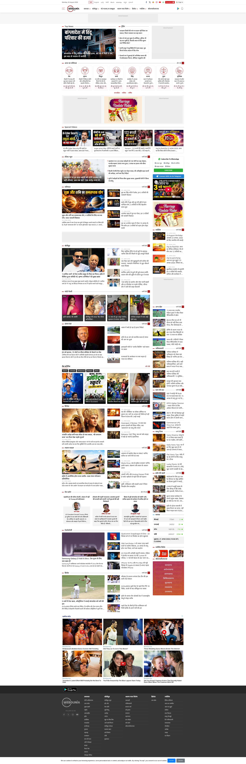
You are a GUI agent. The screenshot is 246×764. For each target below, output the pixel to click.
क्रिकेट (134, 9)
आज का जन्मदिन (169, 703)
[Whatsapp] (163, 2)
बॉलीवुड (94, 9)
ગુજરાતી (130, 2)
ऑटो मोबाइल (87, 742)
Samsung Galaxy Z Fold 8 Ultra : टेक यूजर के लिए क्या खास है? (82, 559)
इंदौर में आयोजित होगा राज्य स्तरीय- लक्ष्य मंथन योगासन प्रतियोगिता (81, 477)
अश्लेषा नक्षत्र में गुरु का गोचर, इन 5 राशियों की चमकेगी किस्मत (135, 214)
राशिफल (68, 187)
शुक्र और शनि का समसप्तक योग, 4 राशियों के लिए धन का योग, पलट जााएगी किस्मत (82, 216)
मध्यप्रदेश (86, 723)
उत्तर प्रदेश (87, 703)
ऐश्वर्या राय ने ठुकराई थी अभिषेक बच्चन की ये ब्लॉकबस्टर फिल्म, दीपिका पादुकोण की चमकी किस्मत (133, 57)
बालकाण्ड (168, 565)
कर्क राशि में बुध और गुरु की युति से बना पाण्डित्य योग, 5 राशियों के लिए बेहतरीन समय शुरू (133, 204)
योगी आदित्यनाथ (88, 700)
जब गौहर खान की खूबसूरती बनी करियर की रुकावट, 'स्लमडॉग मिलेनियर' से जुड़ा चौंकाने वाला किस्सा (135, 263)
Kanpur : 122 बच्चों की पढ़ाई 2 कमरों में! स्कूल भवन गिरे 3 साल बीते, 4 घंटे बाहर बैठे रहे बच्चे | (138, 149)
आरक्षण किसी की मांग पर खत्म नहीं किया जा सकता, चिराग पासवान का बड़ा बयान (134, 32)
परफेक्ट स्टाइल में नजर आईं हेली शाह (139, 318)
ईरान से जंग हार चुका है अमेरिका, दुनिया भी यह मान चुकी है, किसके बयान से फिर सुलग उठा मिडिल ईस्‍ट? (133, 40)
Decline (180, 760)
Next (114, 44)
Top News (69, 26)
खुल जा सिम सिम (109, 720)
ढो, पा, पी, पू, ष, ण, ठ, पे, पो (148, 87)
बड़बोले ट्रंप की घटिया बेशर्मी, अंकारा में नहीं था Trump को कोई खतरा (77, 498)
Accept (171, 760)
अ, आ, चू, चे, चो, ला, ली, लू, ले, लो (69, 87)
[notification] (182, 8)
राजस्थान (86, 736)
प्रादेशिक (86, 720)
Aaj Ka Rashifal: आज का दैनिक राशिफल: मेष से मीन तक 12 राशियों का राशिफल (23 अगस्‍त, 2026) (175, 249)
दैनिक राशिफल (169, 700)
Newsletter (169, 2)
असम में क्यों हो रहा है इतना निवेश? (132, 327)
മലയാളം (119, 2)
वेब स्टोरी (106, 707)
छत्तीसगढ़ (86, 726)
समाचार (86, 9)
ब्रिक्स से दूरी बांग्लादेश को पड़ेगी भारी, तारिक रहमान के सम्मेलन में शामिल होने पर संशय (135, 499)
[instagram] (156, 2)
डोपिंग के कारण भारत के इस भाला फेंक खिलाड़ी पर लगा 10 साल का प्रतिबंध (175, 332)
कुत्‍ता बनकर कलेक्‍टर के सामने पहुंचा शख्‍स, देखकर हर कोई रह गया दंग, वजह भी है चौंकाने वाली (175, 498)
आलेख (106, 713)
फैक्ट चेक (86, 748)
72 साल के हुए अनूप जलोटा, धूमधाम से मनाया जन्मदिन (117, 318)
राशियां (166, 710)
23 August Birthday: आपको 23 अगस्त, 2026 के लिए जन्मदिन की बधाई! (175, 237)
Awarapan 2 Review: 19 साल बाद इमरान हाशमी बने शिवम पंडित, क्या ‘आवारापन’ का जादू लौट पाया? (133, 425)
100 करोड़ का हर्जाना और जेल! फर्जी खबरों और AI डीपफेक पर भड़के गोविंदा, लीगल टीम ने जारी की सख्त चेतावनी (135, 284)
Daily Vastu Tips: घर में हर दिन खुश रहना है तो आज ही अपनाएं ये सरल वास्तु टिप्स (175, 447)
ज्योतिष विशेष (160, 547)
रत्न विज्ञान (167, 736)
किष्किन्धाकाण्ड (168, 578)
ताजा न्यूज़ (159, 163)
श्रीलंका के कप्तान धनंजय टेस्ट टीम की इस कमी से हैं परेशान (134, 577)
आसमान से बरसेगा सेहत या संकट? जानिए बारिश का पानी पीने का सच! (134, 454)
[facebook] (146, 2)
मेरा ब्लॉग (68, 492)
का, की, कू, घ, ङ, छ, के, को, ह (100, 87)
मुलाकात (106, 739)
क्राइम (85, 745)
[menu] (64, 9)
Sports (65, 371)
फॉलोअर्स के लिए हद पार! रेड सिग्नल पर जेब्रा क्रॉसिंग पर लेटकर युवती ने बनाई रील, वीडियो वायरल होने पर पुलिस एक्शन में (175, 479)
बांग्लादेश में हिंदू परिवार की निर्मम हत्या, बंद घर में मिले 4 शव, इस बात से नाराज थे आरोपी (88, 55)
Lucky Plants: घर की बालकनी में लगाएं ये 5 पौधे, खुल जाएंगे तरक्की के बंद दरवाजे (175, 466)
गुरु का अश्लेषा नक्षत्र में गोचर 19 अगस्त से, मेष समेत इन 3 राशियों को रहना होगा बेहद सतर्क (135, 225)
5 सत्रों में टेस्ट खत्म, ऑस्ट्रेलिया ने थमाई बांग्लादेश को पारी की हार (83, 602)
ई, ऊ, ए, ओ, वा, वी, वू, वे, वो (85, 87)
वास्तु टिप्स (159, 431)
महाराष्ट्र (86, 732)
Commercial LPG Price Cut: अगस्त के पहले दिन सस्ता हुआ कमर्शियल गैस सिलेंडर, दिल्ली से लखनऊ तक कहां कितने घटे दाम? (175, 425)
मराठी (107, 2)
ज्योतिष (142, 9)
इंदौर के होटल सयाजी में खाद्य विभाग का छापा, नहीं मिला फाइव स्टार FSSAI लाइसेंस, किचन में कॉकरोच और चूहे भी (175, 508)
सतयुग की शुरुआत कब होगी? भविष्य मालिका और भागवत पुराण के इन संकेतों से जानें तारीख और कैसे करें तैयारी (175, 383)
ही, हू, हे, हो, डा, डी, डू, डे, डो (116, 87)
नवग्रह (166, 732)
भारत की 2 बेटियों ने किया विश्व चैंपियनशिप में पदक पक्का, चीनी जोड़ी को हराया (175, 342)
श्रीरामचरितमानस (153, 9)
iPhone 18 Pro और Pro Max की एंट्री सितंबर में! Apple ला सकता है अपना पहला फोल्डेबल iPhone (135, 565)
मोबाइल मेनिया (88, 755)
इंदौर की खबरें (160, 473)
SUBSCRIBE (168, 170)
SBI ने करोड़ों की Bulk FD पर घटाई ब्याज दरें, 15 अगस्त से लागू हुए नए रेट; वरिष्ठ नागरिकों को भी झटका (175, 396)
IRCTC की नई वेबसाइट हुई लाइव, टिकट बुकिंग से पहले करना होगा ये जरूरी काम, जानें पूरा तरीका (175, 415)
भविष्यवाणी (159, 348)
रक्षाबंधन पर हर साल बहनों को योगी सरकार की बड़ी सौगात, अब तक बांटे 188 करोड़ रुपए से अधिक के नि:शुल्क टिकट (82, 179)
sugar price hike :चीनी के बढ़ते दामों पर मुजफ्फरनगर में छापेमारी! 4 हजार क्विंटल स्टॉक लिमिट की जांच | (107, 149)
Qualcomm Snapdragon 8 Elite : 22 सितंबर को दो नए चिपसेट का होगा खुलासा (135, 534)
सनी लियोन (107, 732)
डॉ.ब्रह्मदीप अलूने (135, 514)
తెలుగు (112, 2)
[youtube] (159, 2)
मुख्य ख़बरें (87, 707)
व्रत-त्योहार (128, 720)
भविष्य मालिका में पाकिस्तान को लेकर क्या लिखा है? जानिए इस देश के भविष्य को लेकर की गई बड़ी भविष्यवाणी (175, 354)
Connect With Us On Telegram (170, 176)
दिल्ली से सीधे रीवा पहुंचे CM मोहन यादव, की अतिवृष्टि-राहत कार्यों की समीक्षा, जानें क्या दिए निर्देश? (128, 172)
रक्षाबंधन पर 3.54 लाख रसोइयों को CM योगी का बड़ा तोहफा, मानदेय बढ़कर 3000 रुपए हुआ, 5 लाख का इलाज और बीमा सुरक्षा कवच (127, 163)
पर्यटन (106, 716)
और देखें (147, 366)
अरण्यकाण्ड (168, 574)
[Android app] (70, 690)
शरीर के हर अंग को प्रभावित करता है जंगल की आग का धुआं (134, 338)
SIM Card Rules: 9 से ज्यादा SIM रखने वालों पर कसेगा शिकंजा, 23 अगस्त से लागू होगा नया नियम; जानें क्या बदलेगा (134, 545)
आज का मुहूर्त (168, 707)
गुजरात (86, 729)
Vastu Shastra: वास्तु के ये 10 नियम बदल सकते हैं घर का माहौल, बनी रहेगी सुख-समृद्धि (175, 437)
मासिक (124, 93)
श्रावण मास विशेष (122, 9)
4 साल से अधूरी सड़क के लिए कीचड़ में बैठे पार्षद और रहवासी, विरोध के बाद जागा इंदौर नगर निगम (175, 488)
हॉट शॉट (106, 703)
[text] (76, 138)
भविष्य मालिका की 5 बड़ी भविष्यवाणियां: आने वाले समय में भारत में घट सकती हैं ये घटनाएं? (175, 364)
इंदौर (85, 716)
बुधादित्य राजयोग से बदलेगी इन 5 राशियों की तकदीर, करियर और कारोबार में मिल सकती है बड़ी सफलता (175, 271)
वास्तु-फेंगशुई (168, 716)
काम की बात (159, 390)
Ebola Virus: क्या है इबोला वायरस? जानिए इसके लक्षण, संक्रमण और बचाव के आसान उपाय (135, 465)
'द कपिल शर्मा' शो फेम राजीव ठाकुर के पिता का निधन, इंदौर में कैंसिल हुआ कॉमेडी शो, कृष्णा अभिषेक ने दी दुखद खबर (83, 275)
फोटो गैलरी (68, 291)
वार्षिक (130, 93)
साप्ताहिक (117, 93)
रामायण (127, 713)
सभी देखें (144, 157)
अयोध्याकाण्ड (168, 569)
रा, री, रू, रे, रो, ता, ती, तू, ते (164, 87)
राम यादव (76, 511)
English (96, 2)
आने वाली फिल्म (108, 723)
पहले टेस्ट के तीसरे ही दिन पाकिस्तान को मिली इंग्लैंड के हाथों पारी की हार (134, 606)
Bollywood (81, 371)
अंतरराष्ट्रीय (87, 713)
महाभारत (127, 716)
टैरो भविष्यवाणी (169, 720)
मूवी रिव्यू (106, 710)
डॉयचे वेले (68, 324)
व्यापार (157, 514)
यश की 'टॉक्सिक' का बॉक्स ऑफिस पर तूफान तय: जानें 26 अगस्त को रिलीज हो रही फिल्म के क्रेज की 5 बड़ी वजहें (135, 414)
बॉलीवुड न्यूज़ (107, 700)
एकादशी (127, 700)
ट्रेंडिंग (123, 26)
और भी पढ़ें (144, 492)
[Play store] (178, 8)
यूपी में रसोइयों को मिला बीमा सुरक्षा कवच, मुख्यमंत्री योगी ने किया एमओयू (128, 179)
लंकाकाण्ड (168, 587)
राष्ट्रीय (85, 710)
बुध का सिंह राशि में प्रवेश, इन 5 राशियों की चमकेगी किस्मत (134, 193)
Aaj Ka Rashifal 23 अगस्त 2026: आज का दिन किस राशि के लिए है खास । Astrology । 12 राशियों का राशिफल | (169, 149)
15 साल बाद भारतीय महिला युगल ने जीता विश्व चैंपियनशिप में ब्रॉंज (175, 312)
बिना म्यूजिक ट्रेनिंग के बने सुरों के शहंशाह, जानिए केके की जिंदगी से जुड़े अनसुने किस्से (135, 252)
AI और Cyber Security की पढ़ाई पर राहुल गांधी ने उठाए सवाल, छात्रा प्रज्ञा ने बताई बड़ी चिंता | (76, 149)
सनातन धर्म (128, 707)
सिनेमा (64, 296)
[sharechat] (153, 2)
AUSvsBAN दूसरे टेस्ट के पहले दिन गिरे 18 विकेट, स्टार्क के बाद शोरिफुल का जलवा (135, 587)
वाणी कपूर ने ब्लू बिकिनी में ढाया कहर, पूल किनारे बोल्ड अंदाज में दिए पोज (133, 49)
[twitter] (149, 2)
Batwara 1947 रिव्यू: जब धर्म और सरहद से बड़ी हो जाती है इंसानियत (134, 435)
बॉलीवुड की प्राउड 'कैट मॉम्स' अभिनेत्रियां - (95, 318)
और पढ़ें (179, 63)
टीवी (105, 736)
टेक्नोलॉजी (68, 530)
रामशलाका (167, 723)
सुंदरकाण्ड (168, 582)
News (97, 371)
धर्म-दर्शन (127, 723)
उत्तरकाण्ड (168, 591)
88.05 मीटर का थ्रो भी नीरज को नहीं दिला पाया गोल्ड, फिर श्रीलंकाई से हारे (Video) (175, 322)
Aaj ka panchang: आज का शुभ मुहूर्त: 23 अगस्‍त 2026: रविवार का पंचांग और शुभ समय (174, 260)
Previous (63, 44)
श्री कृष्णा (127, 710)
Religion (89, 371)
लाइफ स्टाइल (69, 447)
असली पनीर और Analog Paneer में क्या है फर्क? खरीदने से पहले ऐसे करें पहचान (135, 475)
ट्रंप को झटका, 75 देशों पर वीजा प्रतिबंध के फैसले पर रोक (81, 352)
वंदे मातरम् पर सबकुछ (108, 9)
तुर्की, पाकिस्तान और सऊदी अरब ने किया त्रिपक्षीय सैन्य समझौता (134, 485)
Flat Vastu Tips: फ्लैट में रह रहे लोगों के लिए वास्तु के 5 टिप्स (175, 456)
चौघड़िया (167, 726)
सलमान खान (107, 729)
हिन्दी (91, 2)
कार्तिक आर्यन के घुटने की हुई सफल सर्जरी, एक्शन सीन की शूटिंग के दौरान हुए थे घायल (135, 273)
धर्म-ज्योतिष (176, 163)
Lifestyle (72, 371)
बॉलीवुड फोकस (108, 726)
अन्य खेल (158, 307)
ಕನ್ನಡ (125, 2)
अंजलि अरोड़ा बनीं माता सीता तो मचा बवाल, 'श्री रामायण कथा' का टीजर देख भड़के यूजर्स (81, 435)
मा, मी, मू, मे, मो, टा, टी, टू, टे (132, 87)
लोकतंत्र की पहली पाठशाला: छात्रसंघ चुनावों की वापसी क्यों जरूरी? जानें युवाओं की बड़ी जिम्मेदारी (106, 499)
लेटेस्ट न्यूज (68, 156)
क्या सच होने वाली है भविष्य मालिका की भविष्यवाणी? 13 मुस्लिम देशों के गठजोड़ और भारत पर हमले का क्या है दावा (175, 373)
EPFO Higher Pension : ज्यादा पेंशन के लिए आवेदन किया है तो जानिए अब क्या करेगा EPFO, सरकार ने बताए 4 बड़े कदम (175, 405)
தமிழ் (102, 2)
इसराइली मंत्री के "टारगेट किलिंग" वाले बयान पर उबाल (135, 348)
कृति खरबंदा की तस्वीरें (70, 317)
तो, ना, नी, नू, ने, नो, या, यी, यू (179, 87)
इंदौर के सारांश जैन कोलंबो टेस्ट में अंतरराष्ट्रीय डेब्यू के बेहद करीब (135, 597)
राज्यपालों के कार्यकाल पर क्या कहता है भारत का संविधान (133, 357)
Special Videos (71, 127)
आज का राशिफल (71, 63)
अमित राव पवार (105, 514)
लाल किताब (168, 713)
